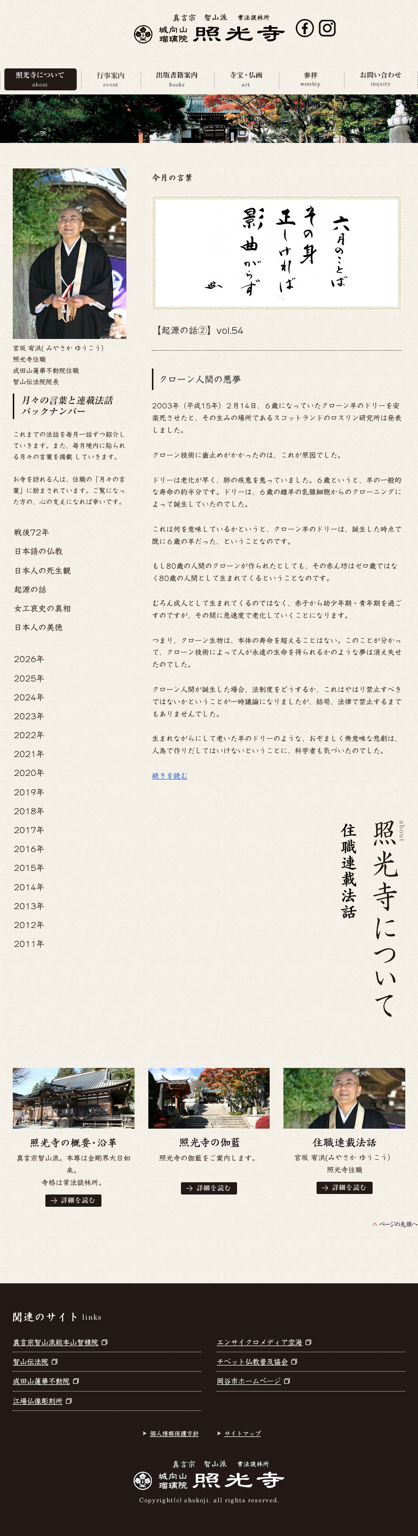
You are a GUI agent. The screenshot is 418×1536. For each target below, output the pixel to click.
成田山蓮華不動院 (41, 1381)
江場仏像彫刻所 (38, 1401)
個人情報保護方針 (174, 1433)
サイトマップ (242, 1433)
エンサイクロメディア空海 (259, 1342)
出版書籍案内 (177, 79)
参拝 (311, 79)
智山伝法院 (30, 1362)
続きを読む (170, 775)
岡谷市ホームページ (249, 1381)
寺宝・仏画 (246, 79)
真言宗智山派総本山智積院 (55, 1342)
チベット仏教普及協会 (252, 1362)
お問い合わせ (381, 79)
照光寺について (40, 79)
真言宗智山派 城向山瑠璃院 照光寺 (209, 28)
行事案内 (111, 79)
